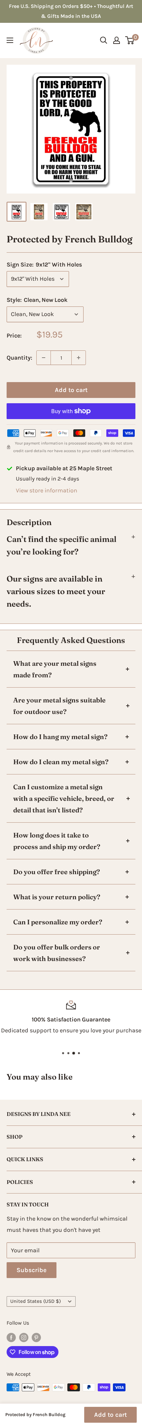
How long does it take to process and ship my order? (56, 841)
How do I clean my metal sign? (61, 762)
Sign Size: (44, 264)
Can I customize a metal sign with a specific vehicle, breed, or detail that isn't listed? (63, 798)
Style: (37, 299)
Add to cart (71, 390)
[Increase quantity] (79, 358)
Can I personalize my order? (57, 922)
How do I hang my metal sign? (60, 736)
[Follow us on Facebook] (11, 1337)
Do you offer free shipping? (56, 872)
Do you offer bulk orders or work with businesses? (56, 953)
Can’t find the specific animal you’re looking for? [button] (62, 545)
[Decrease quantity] (44, 358)
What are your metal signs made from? (54, 669)
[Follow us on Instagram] (23, 1337)
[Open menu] (10, 40)
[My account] (116, 40)
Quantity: (19, 357)
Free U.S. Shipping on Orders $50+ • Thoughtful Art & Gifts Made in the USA (71, 11)
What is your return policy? (56, 897)
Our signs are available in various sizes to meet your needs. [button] (56, 591)
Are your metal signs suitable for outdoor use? (59, 706)
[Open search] (103, 40)
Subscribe (32, 1270)
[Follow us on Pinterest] (36, 1337)
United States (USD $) (35, 1301)
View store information (46, 490)
